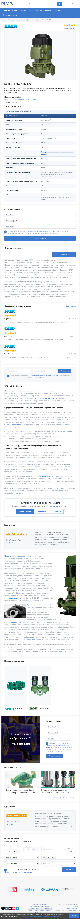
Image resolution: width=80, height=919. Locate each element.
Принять (74, 915)
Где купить (57, 511)
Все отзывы (71, 306)
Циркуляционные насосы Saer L (25, 99)
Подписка (38, 10)
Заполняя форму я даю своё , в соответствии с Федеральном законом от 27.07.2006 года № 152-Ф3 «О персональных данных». (59, 747)
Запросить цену (25, 511)
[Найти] (59, 4)
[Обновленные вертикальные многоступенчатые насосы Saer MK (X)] (58, 779)
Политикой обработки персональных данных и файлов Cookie (40, 917)
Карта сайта (40, 908)
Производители (10, 10)
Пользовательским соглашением (17, 872)
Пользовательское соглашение (39, 906)
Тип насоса (45, 846)
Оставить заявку (54, 756)
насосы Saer (30, 639)
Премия (57, 10)
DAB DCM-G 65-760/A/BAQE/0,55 (45, 708)
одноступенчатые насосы (29, 391)
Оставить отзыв (69, 28)
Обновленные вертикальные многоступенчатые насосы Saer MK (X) (57, 791)
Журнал (48, 10)
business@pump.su (72, 908)
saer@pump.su (74, 4)
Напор (25, 846)
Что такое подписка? (40, 904)
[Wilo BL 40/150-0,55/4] (16, 686)
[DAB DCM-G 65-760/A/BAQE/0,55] (40, 686)
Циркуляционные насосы (14, 556)
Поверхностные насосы (50, 152)
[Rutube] (10, 909)
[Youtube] (13, 909)
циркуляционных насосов (14, 598)
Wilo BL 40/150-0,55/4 (21, 708)
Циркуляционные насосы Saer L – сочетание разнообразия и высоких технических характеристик (21, 791)
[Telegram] (17, 909)
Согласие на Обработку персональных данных (42, 231)
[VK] (6, 909)
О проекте (31, 908)
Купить (64, 254)
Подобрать (42, 511)
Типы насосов (25, 10)
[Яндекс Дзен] (3, 909)
